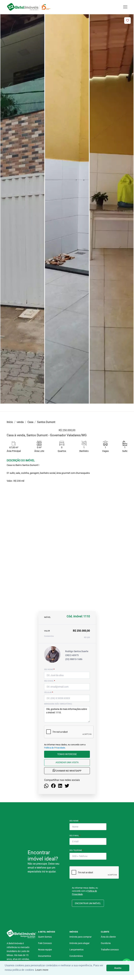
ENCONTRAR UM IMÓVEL (88, 903)
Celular (48, 692)
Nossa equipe (45, 949)
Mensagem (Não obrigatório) (58, 704)
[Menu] (125, 7)
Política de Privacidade (54, 747)
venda (20, 422)
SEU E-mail (49, 681)
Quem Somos (45, 936)
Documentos (44, 956)
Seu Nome (74, 821)
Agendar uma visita (67, 762)
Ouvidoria (106, 943)
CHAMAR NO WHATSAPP (68, 770)
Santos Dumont (46, 422)
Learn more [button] (41, 969)
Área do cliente (108, 936)
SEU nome (49, 669)
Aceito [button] (117, 968)
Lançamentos (76, 949)
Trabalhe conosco (110, 949)
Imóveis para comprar (80, 936)
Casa (30, 422)
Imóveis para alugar (79, 943)
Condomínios (76, 956)
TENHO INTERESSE (67, 754)
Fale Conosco (45, 943)
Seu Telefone (76, 850)
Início (10, 422)
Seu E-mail (74, 836)
